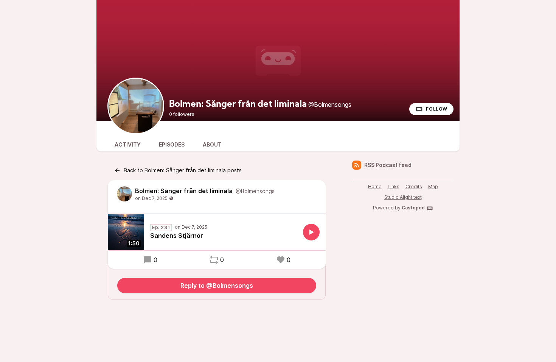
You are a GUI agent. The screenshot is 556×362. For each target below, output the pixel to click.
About (212, 144)
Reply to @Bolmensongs (216, 285)
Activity (128, 144)
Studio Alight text (403, 197)
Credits (413, 186)
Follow (436, 109)
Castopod (413, 208)
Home (375, 186)
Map (433, 186)
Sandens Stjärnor (176, 235)
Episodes (172, 144)
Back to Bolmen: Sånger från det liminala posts (183, 170)
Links (393, 186)
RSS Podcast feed (388, 165)
